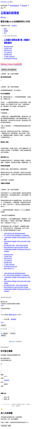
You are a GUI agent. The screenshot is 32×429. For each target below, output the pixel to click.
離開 (9, 425)
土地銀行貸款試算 (9, 56)
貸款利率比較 (8, 50)
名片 (5, 33)
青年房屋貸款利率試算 (10, 58)
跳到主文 (3, 17)
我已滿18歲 (4, 425)
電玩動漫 (13, 319)
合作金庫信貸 (8, 52)
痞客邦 (11, 314)
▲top (2, 322)
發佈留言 (3, 335)
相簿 (5, 29)
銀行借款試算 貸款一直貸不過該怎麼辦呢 (16, 245)
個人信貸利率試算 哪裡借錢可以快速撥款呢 (16, 235)
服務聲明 (18, 406)
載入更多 (3, 325)
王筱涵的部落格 (10, 12)
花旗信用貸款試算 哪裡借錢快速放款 (14, 233)
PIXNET (8, 404)
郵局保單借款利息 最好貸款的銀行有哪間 (16, 247)
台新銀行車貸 (8, 48)
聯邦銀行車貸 (8, 54)
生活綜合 (14, 25)
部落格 (6, 31)
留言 (14, 314)
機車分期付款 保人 (9, 268)
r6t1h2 (2, 305)
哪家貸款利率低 (8, 46)
